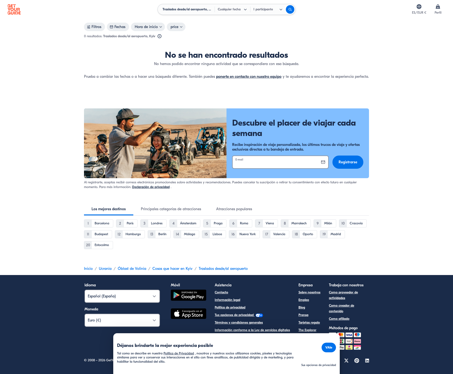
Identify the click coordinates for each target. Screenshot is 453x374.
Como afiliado (339, 319)
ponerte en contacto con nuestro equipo (248, 76)
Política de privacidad (230, 307)
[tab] (108, 209)
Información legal (227, 300)
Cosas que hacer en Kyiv (172, 269)
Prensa (303, 315)
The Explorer (307, 330)
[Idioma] (419, 6)
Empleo (303, 300)
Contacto (221, 292)
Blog (301, 307)
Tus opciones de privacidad (235, 315)
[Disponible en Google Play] (188, 296)
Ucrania (105, 269)
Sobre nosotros (309, 292)
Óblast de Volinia (132, 269)
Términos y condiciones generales (239, 323)
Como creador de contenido (341, 308)
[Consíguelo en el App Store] (188, 314)
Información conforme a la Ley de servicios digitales (252, 330)
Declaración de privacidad (151, 187)
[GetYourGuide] (14, 9)
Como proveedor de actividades (343, 295)
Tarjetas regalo (309, 323)
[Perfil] (438, 6)
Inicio (88, 269)
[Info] (159, 36)
